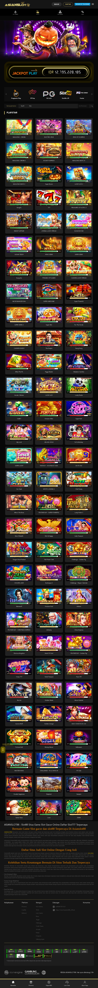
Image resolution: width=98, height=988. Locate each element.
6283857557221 (61, 906)
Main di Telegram (83, 4)
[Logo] (17, 4)
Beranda (13, 985)
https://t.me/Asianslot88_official (65, 910)
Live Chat (67, 985)
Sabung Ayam (40, 939)
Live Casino (60, 14)
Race (83, 14)
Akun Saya (85, 985)
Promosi (24, 906)
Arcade (38, 929)
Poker (37, 932)
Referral (24, 913)
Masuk (56, 4)
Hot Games (15, 14)
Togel (37, 919)
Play (33, 73)
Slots (37, 14)
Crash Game (39, 926)
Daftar (68, 4)
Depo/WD (49, 985)
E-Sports (38, 936)
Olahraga (39, 923)
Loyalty (24, 910)
